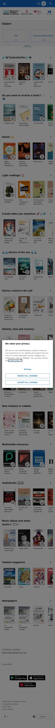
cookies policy (14, 361)
